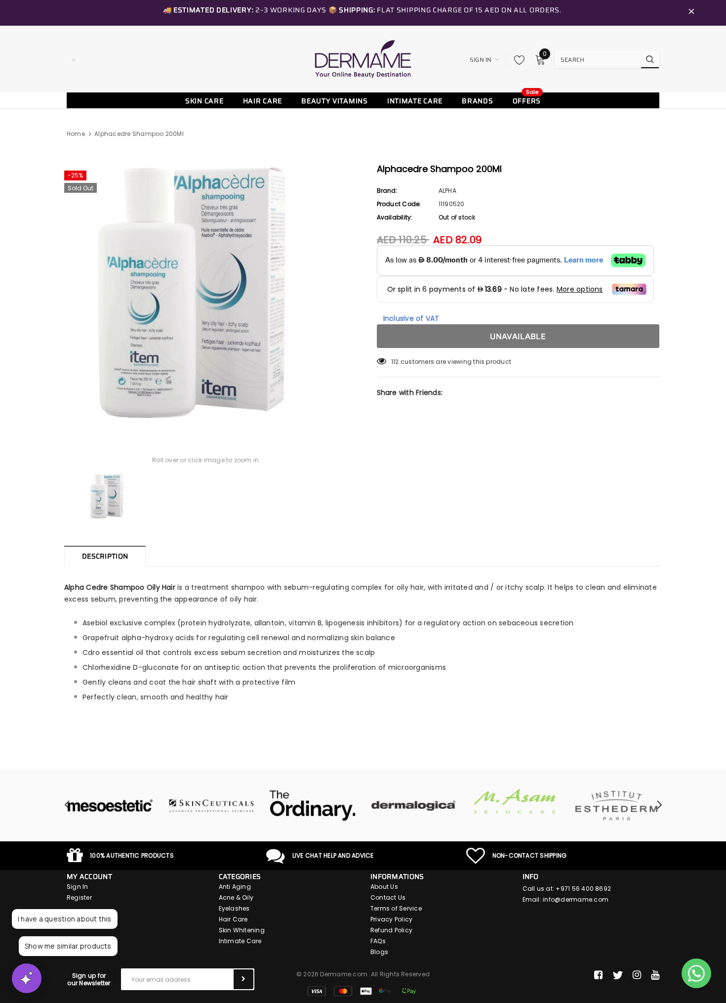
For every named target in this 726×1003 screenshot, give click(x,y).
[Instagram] (637, 975)
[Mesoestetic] (110, 805)
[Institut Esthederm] (616, 805)
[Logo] (363, 59)
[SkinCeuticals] (211, 805)
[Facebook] (598, 975)
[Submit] (243, 979)
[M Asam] (515, 801)
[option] (205, 292)
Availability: (395, 217)
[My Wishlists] (516, 60)
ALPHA (447, 190)
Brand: (387, 190)
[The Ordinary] (312, 805)
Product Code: (399, 204)
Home (76, 134)
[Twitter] (617, 975)
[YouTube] (655, 975)
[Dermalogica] (413, 805)
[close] (691, 13)
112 (395, 361)
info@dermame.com (575, 899)
